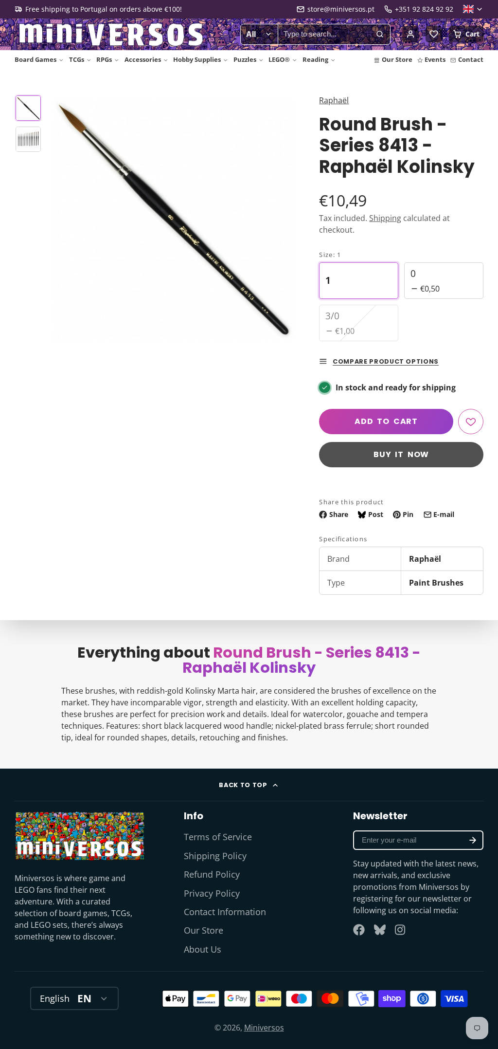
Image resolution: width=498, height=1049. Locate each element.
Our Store (397, 59)
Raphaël (334, 100)
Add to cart (386, 421)
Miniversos (264, 1027)
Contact (470, 59)
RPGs (104, 59)
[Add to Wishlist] (470, 421)
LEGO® (279, 59)
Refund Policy (212, 874)
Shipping (385, 218)
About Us (202, 949)
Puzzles (244, 59)
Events (435, 59)
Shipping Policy (215, 856)
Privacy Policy (212, 893)
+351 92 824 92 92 (424, 9)
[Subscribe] (472, 840)
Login (410, 34)
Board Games (35, 59)
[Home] (112, 34)
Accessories (142, 59)
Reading (315, 59)
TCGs (76, 59)
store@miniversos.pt (340, 9)
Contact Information (225, 912)
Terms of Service (218, 837)
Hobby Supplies (197, 59)
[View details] (80, 836)
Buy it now (401, 454)
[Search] (380, 34)
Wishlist (434, 34)
